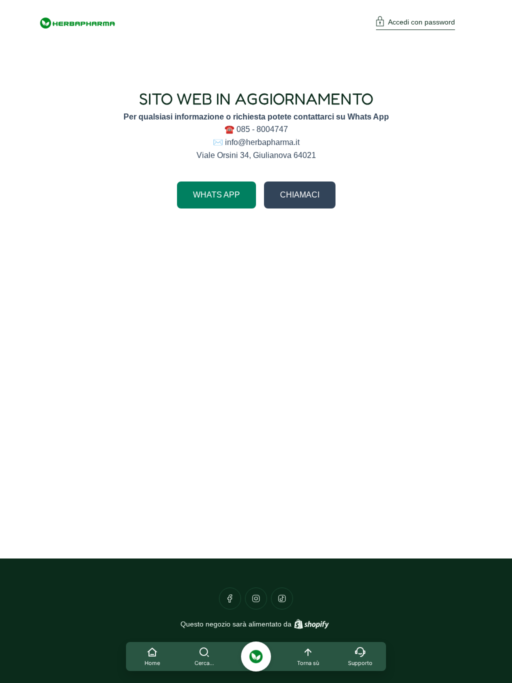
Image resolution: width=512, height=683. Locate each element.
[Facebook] (230, 599)
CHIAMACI (300, 194)
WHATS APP (216, 194)
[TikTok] (282, 599)
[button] (415, 23)
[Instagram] (256, 599)
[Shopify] (312, 624)
